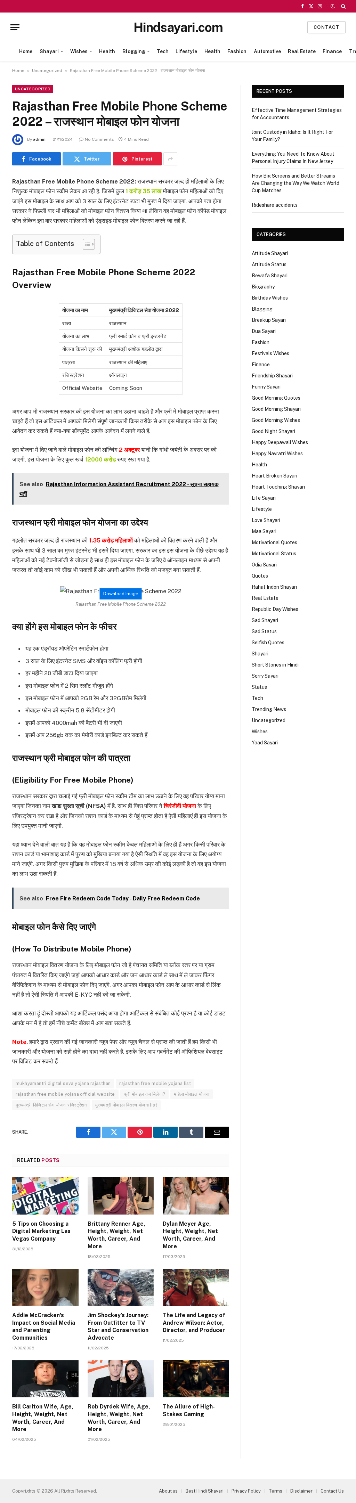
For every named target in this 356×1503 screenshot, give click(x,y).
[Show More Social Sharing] (170, 158)
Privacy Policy (246, 1491)
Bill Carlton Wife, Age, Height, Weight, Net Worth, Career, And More (42, 1417)
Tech (163, 51)
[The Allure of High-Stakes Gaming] (196, 1378)
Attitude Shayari (270, 253)
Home (25, 51)
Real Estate (302, 51)
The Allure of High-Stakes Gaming (189, 1410)
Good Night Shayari (273, 431)
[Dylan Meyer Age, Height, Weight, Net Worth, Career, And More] (196, 1195)
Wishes (79, 51)
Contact (326, 27)
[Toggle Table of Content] (85, 244)
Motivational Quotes (274, 542)
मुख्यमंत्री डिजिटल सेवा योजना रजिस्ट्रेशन (51, 1105)
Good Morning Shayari (276, 409)
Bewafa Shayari (270, 275)
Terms (275, 1491)
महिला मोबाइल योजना (191, 1094)
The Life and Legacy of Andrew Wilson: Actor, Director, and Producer (194, 1323)
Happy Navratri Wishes (277, 453)
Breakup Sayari (269, 320)
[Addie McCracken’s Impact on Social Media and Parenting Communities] (45, 1287)
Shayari (49, 51)
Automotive (267, 51)
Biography (263, 286)
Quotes (260, 576)
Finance (332, 51)
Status (259, 687)
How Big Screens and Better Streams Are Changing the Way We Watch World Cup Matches (295, 183)
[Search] (343, 6)
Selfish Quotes (268, 642)
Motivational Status (274, 553)
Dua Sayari (264, 331)
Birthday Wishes (270, 298)
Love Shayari (266, 520)
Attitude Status (269, 264)
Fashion (236, 51)
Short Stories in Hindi (275, 665)
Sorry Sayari (265, 676)
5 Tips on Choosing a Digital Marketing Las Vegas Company (41, 1231)
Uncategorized (47, 70)
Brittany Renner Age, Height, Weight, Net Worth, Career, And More (116, 1235)
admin (39, 139)
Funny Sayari (266, 387)
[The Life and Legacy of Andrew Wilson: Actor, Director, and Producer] (196, 1287)
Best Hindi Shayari (205, 1491)
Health (107, 51)
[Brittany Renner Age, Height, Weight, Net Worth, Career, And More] (121, 1195)
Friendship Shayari (272, 375)
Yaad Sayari (265, 742)
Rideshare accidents (275, 205)
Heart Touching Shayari (278, 487)
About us (168, 1491)
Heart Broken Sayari (274, 476)
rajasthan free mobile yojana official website (65, 1094)
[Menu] (14, 27)
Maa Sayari (264, 531)
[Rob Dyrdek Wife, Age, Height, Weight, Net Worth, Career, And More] (121, 1378)
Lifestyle (186, 51)
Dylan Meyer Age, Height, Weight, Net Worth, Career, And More (190, 1235)
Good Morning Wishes (276, 420)
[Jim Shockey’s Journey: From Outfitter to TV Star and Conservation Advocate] (121, 1287)
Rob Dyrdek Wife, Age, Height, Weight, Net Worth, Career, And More (119, 1417)
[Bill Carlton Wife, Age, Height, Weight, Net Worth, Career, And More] (45, 1378)
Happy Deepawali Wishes (280, 442)
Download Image (120, 593)
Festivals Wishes (270, 353)
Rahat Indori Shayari (274, 587)
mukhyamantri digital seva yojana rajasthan (63, 1083)
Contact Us (332, 1491)
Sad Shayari (265, 620)
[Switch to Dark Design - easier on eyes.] (333, 6)
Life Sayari (264, 498)
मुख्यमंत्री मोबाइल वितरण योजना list (126, 1105)
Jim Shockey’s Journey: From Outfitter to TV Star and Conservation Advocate (118, 1326)
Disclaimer (301, 1491)
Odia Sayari (264, 564)
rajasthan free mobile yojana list (155, 1083)
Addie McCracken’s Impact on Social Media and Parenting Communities (43, 1326)
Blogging (133, 51)
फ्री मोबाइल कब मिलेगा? (144, 1094)
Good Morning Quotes (276, 398)
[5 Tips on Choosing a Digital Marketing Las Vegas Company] (45, 1195)
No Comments (99, 139)
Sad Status (264, 631)
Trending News (269, 709)
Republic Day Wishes (275, 609)
